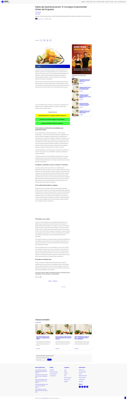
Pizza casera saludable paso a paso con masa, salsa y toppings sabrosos (41, 386)
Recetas (111, 1)
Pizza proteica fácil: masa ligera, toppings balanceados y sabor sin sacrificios (41, 371)
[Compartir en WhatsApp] (47, 40)
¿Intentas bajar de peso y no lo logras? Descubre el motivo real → (52, 115)
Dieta (95, 1)
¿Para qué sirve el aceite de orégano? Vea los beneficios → (53, 119)
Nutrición (107, 1)
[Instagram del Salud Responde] (82, 387)
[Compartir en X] (44, 40)
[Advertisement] (63, 29)
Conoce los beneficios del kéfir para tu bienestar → (52, 123)
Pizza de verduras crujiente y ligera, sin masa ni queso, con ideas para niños (41, 376)
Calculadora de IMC (122, 1)
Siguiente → (55, 281)
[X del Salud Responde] (85, 387)
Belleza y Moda (89, 1)
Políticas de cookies (82, 377)
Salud (115, 1)
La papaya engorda (53, 373)
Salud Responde (45, 398)
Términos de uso (82, 379)
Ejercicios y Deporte (101, 1)
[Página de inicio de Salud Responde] (5, 1)
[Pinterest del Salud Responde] (87, 387)
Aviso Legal (81, 381)
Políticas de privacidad (83, 375)
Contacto (80, 373)
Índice (39, 66)
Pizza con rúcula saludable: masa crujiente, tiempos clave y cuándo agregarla (41, 381)
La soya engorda (53, 375)
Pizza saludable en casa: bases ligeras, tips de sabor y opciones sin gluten (41, 391)
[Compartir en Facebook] (41, 40)
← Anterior (49, 281)
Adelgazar (83, 1)
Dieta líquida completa (54, 371)
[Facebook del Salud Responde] (80, 387)
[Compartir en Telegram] (50, 40)
